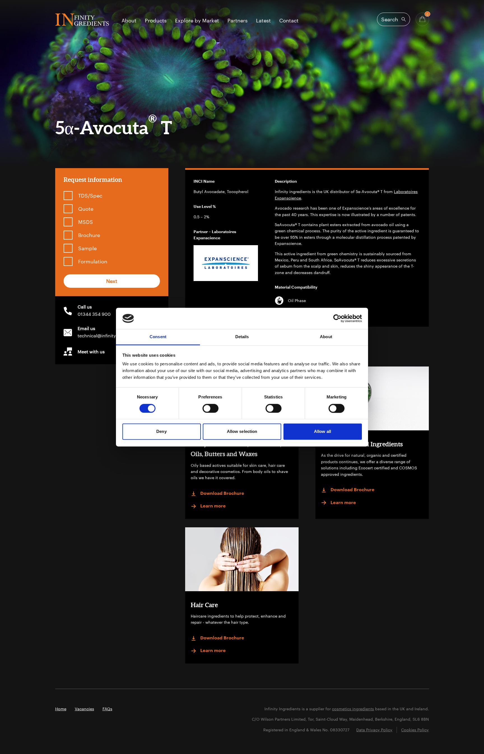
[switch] (210, 408)
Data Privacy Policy (374, 729)
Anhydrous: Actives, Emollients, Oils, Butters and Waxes (236, 448)
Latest (263, 21)
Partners (237, 21)
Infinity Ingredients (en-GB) (82, 19)
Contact (289, 21)
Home (60, 708)
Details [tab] (242, 337)
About (129, 21)
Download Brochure (222, 493)
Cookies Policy (415, 729)
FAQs (107, 708)
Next (111, 281)
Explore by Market (197, 21)
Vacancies (84, 708)
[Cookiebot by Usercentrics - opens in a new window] (337, 318)
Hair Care (204, 604)
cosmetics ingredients (353, 708)
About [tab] (326, 337)
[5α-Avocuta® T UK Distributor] (226, 263)
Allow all (322, 431)
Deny (161, 431)
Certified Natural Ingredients (362, 443)
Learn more (213, 506)
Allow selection (242, 431)
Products (156, 21)
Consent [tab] (158, 337)
